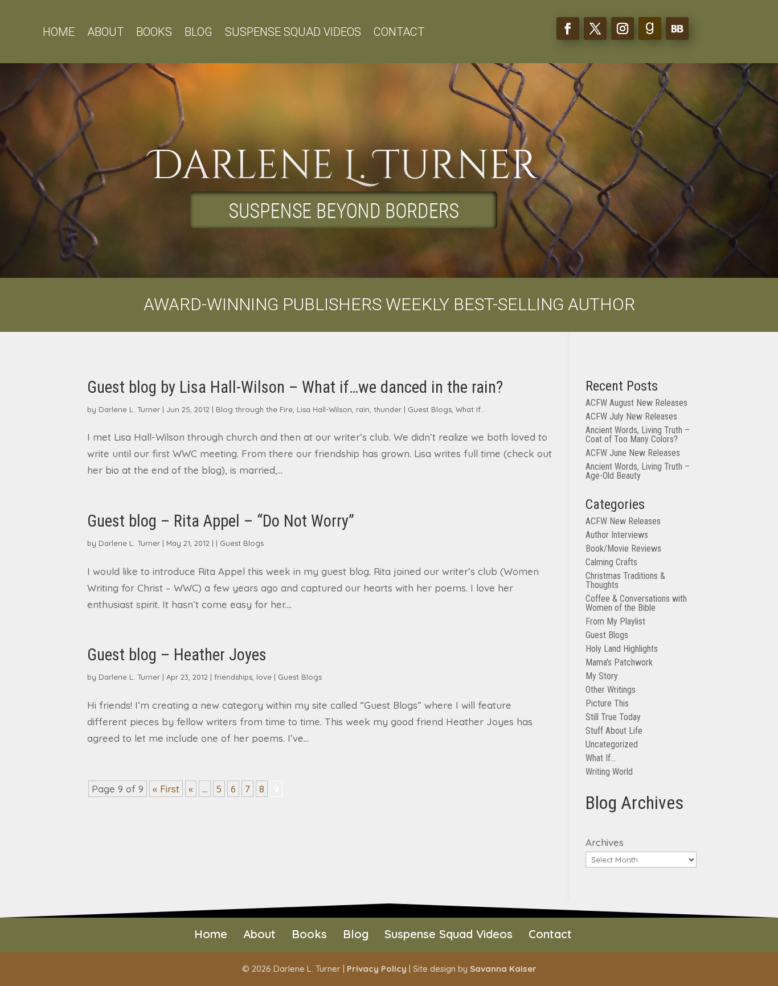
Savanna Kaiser (503, 968)
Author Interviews (616, 534)
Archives (604, 842)
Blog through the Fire (254, 409)
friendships (233, 676)
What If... (471, 409)
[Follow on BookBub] (677, 28)
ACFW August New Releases (636, 402)
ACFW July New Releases (631, 416)
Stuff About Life (613, 730)
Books (154, 33)
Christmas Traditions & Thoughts (625, 580)
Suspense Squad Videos (293, 33)
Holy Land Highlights (621, 648)
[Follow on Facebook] (567, 28)
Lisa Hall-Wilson (324, 409)
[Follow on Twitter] (595, 28)
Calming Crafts (611, 562)
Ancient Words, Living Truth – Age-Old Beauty (637, 471)
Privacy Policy (377, 968)
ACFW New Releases (623, 521)
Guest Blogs (430, 409)
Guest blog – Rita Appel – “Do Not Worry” (220, 521)
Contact (399, 33)
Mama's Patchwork (619, 662)
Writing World (609, 771)
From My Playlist (615, 621)
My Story (601, 676)
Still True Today (613, 717)
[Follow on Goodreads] (649, 28)
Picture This (607, 703)
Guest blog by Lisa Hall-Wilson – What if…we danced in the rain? (295, 387)
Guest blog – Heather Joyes (177, 654)
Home (59, 33)
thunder (388, 409)
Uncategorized (611, 744)
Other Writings (610, 689)
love (264, 676)
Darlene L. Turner (129, 409)
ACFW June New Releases (632, 452)
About (105, 33)
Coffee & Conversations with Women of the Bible (636, 603)
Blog (198, 33)
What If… (600, 758)
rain (363, 409)
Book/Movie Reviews (623, 548)
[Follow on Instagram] (622, 28)
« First (166, 789)
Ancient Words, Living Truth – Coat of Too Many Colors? (637, 435)
